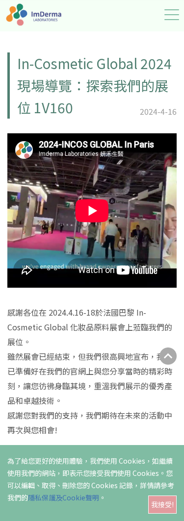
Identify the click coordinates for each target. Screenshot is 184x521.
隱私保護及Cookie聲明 (63, 497)
